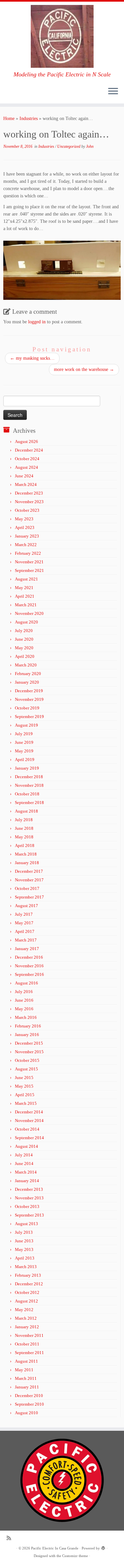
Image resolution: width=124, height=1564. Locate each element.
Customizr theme (75, 1556)
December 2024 (29, 450)
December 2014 (29, 1111)
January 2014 (27, 1180)
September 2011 (29, 1352)
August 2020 (26, 622)
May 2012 (24, 1309)
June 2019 (24, 742)
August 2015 (26, 1068)
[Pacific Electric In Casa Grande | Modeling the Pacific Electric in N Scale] (62, 36)
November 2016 (29, 965)
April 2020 (24, 656)
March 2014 (26, 1172)
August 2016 (26, 983)
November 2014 (29, 1120)
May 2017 (24, 922)
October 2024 (27, 458)
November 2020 (29, 613)
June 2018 (24, 828)
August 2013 (26, 1223)
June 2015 (24, 1077)
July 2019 (24, 733)
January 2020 (27, 682)
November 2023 (29, 501)
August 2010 (26, 1412)
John (90, 146)
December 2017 (29, 871)
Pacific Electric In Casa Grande (54, 1548)
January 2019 (27, 768)
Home (9, 118)
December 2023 (29, 493)
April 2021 (24, 596)
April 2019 (24, 759)
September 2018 (29, 802)
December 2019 (29, 690)
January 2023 (27, 536)
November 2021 (29, 561)
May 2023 (24, 518)
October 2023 (27, 510)
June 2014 (24, 1163)
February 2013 (28, 1275)
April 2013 (24, 1258)
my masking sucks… (32, 358)
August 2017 (26, 905)
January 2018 (27, 862)
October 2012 (27, 1292)
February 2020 (28, 673)
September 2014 (29, 1137)
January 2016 (27, 1034)
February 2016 (28, 1025)
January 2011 (27, 1386)
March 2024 (26, 484)
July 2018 (24, 819)
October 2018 (27, 793)
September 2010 (29, 1404)
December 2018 (29, 776)
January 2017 (27, 948)
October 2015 (27, 1060)
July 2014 (24, 1154)
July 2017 (24, 914)
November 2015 (29, 1051)
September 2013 (29, 1215)
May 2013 (24, 1249)
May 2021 (24, 587)
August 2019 (26, 725)
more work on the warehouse (84, 369)
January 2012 (27, 1326)
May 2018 (24, 836)
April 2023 (24, 527)
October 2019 (27, 707)
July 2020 (24, 630)
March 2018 (26, 854)
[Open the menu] (113, 92)
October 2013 (27, 1206)
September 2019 (29, 716)
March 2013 (26, 1266)
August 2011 (26, 1361)
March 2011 (26, 1378)
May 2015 (24, 1086)
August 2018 (26, 811)
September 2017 (29, 897)
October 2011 (27, 1344)
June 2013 (24, 1240)
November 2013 (29, 1197)
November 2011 (29, 1335)
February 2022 (28, 553)
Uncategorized (69, 146)
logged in (37, 321)
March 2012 (26, 1318)
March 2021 (26, 604)
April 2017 (24, 931)
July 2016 (24, 991)
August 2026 (26, 441)
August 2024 (26, 467)
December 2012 (29, 1283)
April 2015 (24, 1094)
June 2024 (24, 475)
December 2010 (29, 1395)
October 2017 (27, 888)
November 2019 (29, 699)
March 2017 (26, 940)
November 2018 (29, 785)
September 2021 (29, 570)
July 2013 (24, 1232)
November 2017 (29, 879)
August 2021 (26, 579)
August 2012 (26, 1301)
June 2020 (24, 639)
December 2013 (29, 1189)
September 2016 (29, 974)
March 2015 (26, 1103)
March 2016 (26, 1017)
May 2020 (24, 647)
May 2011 (24, 1369)
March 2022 (26, 544)
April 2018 (24, 845)
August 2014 (26, 1146)
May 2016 (24, 1008)
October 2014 (27, 1129)
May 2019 (24, 750)
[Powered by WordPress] (103, 1547)
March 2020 (26, 664)
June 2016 (24, 1000)
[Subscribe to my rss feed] (10, 1538)
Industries (29, 118)
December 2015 (29, 1043)
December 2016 (29, 957)
